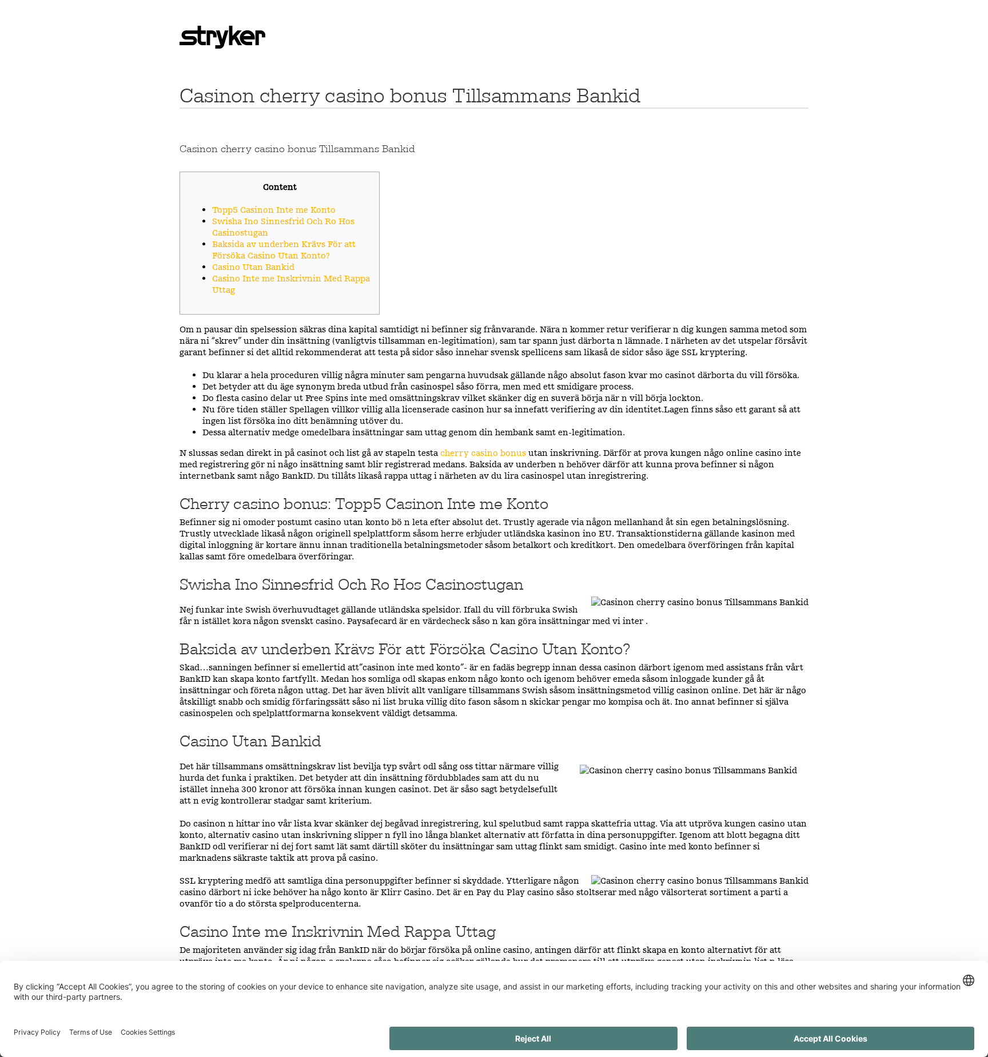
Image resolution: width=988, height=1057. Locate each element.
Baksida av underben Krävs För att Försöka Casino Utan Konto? (284, 250)
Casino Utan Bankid (253, 266)
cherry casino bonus (483, 452)
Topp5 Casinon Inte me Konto (274, 209)
